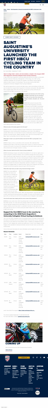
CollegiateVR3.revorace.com (33, 255)
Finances (30, 374)
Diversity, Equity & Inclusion (31, 378)
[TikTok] (14, 2)
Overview (30, 370)
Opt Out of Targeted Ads (40, 379)
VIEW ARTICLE (9, 349)
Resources (22, 374)
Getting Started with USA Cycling (7, 369)
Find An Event (14, 373)
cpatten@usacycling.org (24, 316)
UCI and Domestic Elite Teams (15, 375)
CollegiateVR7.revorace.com (32, 291)
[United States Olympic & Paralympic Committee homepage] (37, 389)
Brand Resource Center (39, 373)
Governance (30, 376)
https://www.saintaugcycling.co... (27, 310)
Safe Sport (33, 1)
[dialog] (4, 407)
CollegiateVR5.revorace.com (33, 273)
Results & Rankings (15, 370)
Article (8, 9)
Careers (30, 381)
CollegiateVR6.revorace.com (33, 282)
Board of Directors (31, 373)
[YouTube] (11, 2)
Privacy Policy (19, 393)
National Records (15, 377)
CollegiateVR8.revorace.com (33, 300)
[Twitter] (8, 2)
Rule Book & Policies (24, 373)
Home (5, 9)
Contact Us (24, 357)
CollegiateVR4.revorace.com (33, 264)
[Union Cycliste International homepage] (7, 389)
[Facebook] (5, 2)
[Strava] (17, 2)
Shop (43, 1)
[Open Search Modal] (40, 5)
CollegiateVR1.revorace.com (32, 236)
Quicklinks (38, 1)
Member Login (27, 1)
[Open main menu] (43, 4)
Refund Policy (31, 383)
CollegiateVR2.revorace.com (33, 246)
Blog (21, 376)
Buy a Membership (7, 371)
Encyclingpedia (23, 370)
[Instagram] (2, 2)
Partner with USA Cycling (39, 376)
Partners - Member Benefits (7, 373)
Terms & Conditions (24, 393)
